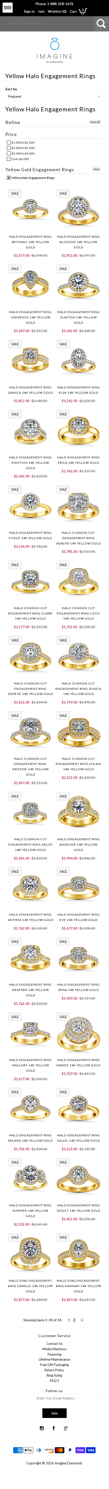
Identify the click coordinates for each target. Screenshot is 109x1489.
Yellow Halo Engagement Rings (33, 178)
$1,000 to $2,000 (22, 142)
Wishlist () (57, 11)
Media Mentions (54, 1349)
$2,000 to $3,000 (22, 148)
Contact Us (54, 1344)
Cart (73, 11)
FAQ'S (54, 1381)
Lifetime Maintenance (54, 1359)
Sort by (11, 89)
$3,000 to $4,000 (22, 153)
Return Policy (54, 1370)
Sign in (29, 11)
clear (96, 169)
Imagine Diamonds (68, 1463)
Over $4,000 (20, 159)
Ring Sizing (54, 1375)
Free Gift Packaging (54, 1365)
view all (95, 122)
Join (41, 11)
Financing (54, 1354)
